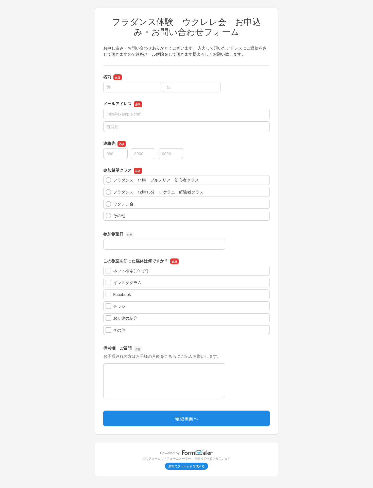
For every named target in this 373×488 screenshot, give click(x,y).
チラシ (119, 306)
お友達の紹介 (125, 318)
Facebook (122, 294)
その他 (119, 215)
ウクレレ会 (125, 204)
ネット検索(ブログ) (130, 270)
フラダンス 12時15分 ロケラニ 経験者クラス (158, 192)
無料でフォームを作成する (186, 466)
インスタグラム (127, 282)
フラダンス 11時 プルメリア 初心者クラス (156, 180)
